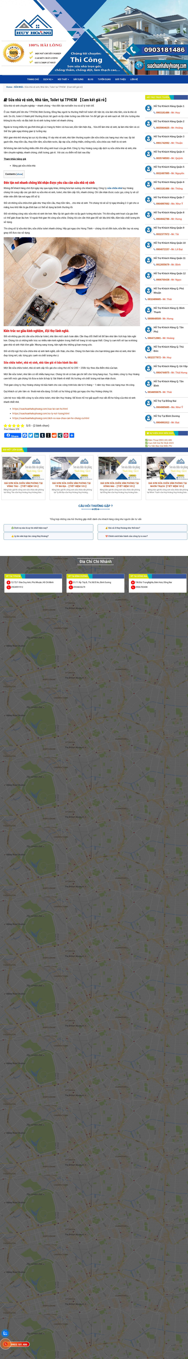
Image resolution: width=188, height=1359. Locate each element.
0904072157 (162, 249)
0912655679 (162, 264)
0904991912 (162, 422)
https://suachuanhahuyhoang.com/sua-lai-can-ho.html (40, 408)
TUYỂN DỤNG (104, 79)
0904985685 (162, 407)
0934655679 (154, 392)
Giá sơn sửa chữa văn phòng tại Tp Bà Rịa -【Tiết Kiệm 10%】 (71, 485)
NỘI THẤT (63, 79)
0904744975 (162, 372)
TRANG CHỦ (33, 79)
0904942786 (162, 219)
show (19, 174)
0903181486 (162, 112)
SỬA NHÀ (18, 87)
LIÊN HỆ (134, 79)
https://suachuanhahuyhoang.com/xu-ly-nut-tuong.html (40, 413)
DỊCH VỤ (48, 79)
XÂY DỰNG (78, 79)
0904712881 (154, 338)
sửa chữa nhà (114, 188)
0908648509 (154, 318)
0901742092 (162, 143)
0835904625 (162, 127)
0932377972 (162, 234)
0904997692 (162, 203)
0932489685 (154, 299)
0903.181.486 (19, 1344)
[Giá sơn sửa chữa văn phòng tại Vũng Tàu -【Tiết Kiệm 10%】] (23, 468)
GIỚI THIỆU (120, 79)
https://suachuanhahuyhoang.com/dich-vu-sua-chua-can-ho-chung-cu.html (50, 418)
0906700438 (162, 279)
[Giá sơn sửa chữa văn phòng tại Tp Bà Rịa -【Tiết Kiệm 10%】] (72, 468)
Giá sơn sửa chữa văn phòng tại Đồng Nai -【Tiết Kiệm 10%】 (119, 485)
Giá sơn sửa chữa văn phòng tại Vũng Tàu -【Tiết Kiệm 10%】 (23, 485)
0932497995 (162, 173)
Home (9, 87)
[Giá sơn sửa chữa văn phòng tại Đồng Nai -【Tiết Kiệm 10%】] (120, 468)
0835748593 (162, 158)
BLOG (90, 79)
